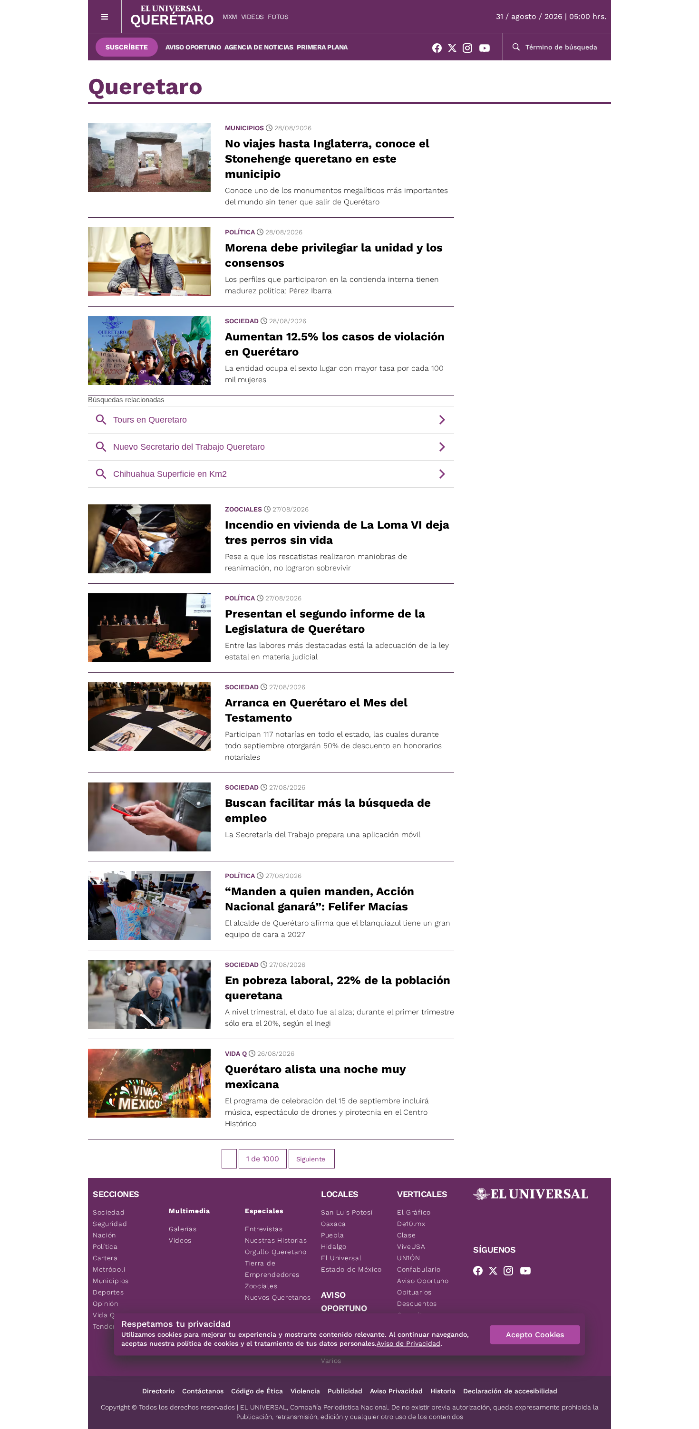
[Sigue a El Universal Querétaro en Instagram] (470, 50)
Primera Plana (322, 47)
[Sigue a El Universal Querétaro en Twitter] (455, 50)
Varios (331, 1360)
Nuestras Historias (276, 1240)
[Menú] (105, 16)
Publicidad (345, 1391)
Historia (443, 1391)
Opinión (105, 1303)
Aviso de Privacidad (408, 1343)
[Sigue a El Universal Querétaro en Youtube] (487, 50)
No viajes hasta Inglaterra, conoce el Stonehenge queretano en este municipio (327, 159)
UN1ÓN (408, 1258)
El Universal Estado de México (351, 1263)
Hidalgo (334, 1246)
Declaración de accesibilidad (510, 1391)
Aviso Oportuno (193, 47)
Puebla (332, 1235)
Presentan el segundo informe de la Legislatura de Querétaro (325, 621)
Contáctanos (202, 1391)
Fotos (278, 16)
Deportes (108, 1292)
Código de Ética (257, 1391)
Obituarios (414, 1292)
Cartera (105, 1258)
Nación (104, 1235)
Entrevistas (264, 1229)
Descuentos (417, 1303)
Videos (252, 16)
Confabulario (418, 1269)
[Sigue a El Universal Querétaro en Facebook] (439, 50)
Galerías (183, 1229)
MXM (230, 16)
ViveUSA (411, 1246)
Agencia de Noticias (258, 47)
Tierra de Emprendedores (272, 1268)
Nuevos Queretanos (278, 1297)
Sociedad (242, 321)
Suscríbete (127, 47)
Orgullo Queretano (276, 1251)
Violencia (305, 1391)
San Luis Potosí (347, 1212)
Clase (406, 1235)
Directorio (158, 1391)
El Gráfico (414, 1212)
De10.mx (411, 1223)
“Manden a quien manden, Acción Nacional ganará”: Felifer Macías (319, 899)
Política (240, 232)
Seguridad (110, 1223)
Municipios (244, 128)
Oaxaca (333, 1223)
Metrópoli (109, 1269)
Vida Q (236, 1053)
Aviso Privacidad (396, 1391)
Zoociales (243, 509)
